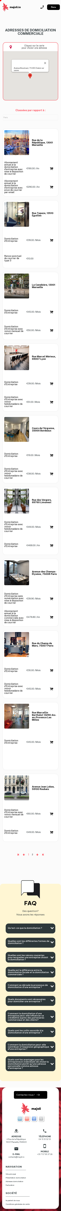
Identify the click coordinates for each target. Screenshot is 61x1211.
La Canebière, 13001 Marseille (44, 286)
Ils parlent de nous (13, 1200)
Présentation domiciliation (16, 1178)
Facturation (10, 1185)
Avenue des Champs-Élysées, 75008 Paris (44, 572)
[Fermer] (45, 63)
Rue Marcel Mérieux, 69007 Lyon (44, 357)
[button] (30, 76)
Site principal (11, 1174)
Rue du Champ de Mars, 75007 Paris (42, 644)
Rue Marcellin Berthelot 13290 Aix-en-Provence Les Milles (44, 716)
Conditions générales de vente (18, 1204)
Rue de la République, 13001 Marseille (42, 142)
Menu (53, 7)
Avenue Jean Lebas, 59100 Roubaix (43, 788)
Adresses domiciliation (14, 1181)
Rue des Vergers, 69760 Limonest (42, 501)
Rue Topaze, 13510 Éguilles (43, 214)
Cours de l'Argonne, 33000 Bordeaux (43, 429)
